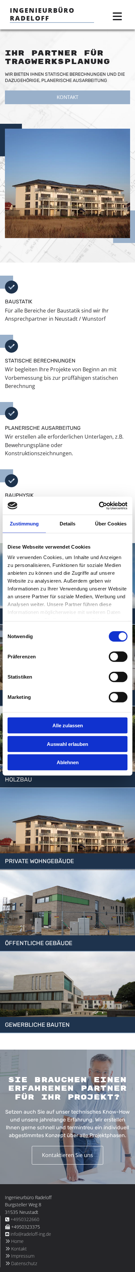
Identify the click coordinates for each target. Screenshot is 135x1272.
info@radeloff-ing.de (30, 1234)
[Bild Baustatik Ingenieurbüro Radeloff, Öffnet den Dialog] (67, 183)
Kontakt (16, 1249)
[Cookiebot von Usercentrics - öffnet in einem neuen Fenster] (98, 505)
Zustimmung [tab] (24, 523)
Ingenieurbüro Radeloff (42, 14)
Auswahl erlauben (67, 744)
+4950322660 (24, 1219)
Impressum (19, 1256)
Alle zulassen (67, 725)
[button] (67, 97)
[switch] (118, 657)
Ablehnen (68, 762)
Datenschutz (21, 1263)
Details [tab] (68, 523)
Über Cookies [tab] (110, 523)
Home (14, 1241)
